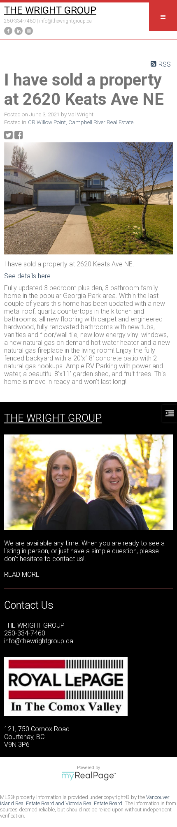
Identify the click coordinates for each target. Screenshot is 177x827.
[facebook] (7, 30)
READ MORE (22, 574)
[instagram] (28, 30)
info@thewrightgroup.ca (65, 21)
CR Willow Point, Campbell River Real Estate (80, 122)
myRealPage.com (88, 776)
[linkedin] (17, 30)
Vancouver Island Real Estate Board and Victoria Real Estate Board (84, 800)
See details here (27, 276)
